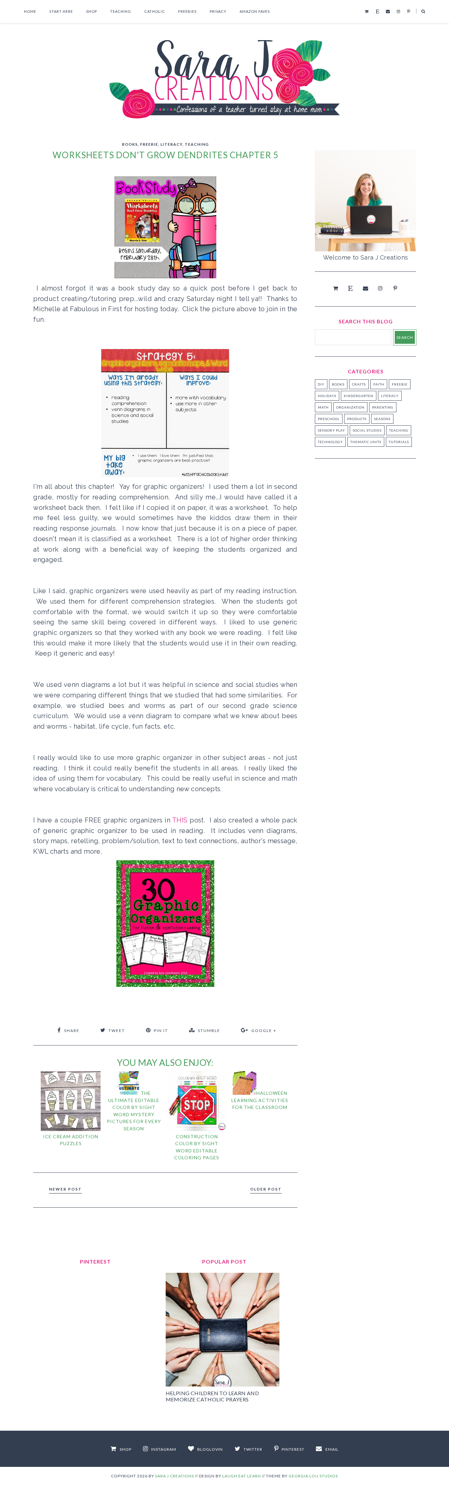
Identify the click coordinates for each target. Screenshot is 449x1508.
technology (330, 442)
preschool (329, 419)
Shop (91, 11)
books (130, 144)
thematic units (365, 442)
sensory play (331, 430)
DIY (321, 384)
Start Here (61, 11)
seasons (382, 419)
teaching (197, 144)
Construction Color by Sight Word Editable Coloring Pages (196, 1147)
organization (350, 407)
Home (30, 11)
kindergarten (358, 396)
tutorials (399, 442)
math (323, 407)
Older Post (266, 1189)
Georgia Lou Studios (313, 1475)
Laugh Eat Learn (241, 1475)
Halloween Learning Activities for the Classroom (259, 1100)
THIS (181, 820)
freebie (149, 144)
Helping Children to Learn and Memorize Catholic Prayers (212, 1396)
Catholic (154, 11)
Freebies (187, 11)
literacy (171, 144)
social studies (367, 430)
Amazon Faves (255, 11)
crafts (359, 384)
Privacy (218, 11)
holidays (327, 396)
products (356, 419)
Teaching (120, 11)
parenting (382, 407)
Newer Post (65, 1189)
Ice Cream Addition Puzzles (70, 1140)
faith (378, 384)
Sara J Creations (174, 1475)
